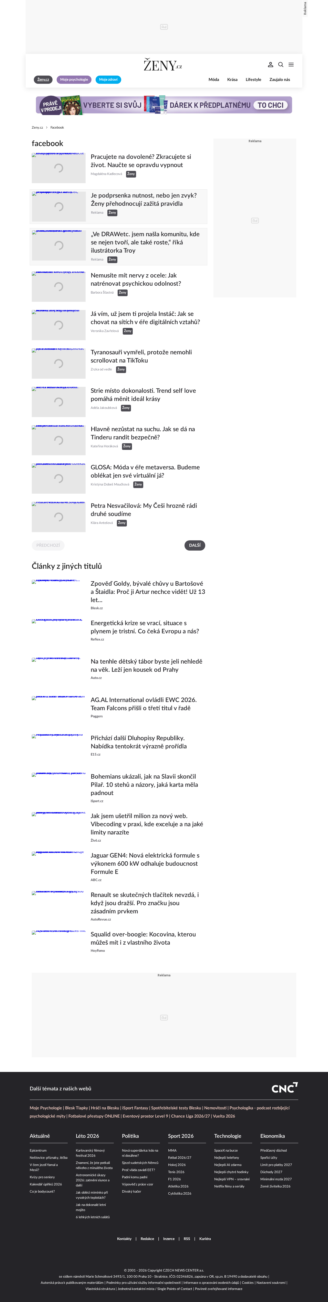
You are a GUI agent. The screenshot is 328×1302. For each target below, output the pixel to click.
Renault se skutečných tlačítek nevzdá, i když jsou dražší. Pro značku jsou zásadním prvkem (145, 903)
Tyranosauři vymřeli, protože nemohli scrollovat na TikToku (141, 356)
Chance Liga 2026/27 (190, 1116)
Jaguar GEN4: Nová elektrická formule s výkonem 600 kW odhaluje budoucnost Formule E (145, 864)
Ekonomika (272, 1136)
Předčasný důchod (273, 1150)
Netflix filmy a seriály (229, 1186)
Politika (130, 1136)
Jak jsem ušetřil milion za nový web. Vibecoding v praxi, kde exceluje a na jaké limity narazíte (147, 824)
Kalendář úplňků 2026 (46, 1184)
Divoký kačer (131, 1191)
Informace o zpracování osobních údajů (211, 1283)
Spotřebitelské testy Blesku (176, 1108)
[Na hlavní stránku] (164, 64)
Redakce (147, 1239)
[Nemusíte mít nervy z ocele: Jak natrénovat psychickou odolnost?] (59, 287)
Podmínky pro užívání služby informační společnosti (143, 1283)
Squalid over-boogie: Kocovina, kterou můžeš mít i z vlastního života (143, 939)
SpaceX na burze (226, 1150)
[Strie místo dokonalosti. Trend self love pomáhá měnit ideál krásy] (59, 402)
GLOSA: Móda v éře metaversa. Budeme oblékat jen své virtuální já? (145, 471)
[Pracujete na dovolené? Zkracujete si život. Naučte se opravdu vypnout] (59, 168)
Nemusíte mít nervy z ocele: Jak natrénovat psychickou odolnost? (136, 280)
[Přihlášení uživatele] (270, 64)
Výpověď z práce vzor (137, 1184)
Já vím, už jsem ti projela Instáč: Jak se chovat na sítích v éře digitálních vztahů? (145, 318)
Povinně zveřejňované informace (218, 1289)
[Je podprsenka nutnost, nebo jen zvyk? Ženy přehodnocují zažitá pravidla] (59, 207)
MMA (172, 1150)
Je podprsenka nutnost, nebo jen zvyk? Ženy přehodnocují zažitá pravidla (144, 200)
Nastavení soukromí (271, 1283)
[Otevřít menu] (291, 64)
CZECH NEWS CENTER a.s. (183, 1270)
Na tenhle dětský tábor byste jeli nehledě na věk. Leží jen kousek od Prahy (146, 666)
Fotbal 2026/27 (179, 1158)
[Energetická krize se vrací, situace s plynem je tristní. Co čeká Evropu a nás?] (59, 634)
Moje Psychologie (46, 1108)
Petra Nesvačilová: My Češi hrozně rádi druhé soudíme (144, 510)
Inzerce (169, 1239)
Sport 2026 (181, 1136)
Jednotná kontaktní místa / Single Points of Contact (155, 1289)
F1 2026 (174, 1179)
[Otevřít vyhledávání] (281, 64)
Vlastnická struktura (100, 1289)
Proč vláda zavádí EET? (138, 1170)
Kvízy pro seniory (42, 1177)
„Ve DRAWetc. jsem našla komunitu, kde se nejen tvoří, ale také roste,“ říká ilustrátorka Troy (145, 242)
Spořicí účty (268, 1158)
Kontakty (124, 1239)
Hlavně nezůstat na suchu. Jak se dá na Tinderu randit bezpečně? (143, 433)
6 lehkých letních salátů (93, 1217)
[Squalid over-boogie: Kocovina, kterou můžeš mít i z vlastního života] (59, 946)
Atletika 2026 (178, 1186)
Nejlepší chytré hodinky (231, 1172)
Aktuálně (40, 1136)
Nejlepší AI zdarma (227, 1165)
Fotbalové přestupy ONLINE (94, 1116)
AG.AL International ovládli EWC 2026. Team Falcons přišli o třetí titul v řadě (144, 704)
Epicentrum (38, 1150)
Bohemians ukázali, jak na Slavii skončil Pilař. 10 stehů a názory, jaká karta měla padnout (144, 785)
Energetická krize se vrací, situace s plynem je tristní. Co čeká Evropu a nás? (145, 627)
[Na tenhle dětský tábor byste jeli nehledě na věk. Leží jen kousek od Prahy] (59, 673)
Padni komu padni (134, 1177)
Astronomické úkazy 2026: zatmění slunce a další (92, 1180)
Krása (232, 80)
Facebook (57, 127)
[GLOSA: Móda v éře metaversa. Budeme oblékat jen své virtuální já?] (59, 478)
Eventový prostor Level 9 (145, 1116)
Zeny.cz (37, 127)
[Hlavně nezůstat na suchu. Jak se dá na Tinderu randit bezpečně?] (59, 440)
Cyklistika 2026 (179, 1193)
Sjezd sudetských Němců (140, 1163)
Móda (214, 80)
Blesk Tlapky (76, 1108)
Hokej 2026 (177, 1165)
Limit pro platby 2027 (276, 1165)
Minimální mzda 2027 (276, 1179)
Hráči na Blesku (105, 1108)
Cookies (248, 1283)
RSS (187, 1239)
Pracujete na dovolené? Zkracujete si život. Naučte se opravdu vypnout (141, 161)
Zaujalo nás (280, 80)
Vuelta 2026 (224, 1116)
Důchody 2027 (271, 1172)
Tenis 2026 (176, 1172)
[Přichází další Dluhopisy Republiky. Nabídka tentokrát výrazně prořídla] (59, 749)
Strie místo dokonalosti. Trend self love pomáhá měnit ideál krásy (143, 395)
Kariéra (205, 1239)
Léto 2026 (87, 1136)
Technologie (227, 1136)
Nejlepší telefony (226, 1158)
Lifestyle (253, 80)
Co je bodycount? (42, 1191)
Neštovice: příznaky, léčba (48, 1158)
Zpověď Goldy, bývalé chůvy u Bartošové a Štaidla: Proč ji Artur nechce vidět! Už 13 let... (148, 592)
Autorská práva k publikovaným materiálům (72, 1283)
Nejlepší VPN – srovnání (232, 1179)
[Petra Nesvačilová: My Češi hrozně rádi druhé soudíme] (59, 517)
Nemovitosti (215, 1108)
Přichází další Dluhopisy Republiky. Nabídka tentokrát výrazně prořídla (139, 742)
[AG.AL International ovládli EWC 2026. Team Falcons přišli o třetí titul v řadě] (59, 711)
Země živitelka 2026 (275, 1186)
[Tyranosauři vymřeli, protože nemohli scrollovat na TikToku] (59, 363)
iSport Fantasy (135, 1108)
